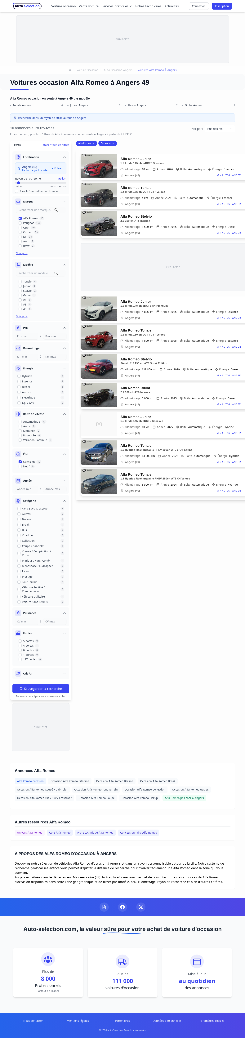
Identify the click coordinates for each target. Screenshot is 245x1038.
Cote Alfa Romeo (59, 832)
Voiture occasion (63, 6)
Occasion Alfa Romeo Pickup (140, 798)
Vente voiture (89, 6)
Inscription (222, 6)
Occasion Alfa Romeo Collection (145, 789)
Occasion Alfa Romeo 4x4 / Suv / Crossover (44, 798)
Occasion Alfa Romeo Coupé (96, 798)
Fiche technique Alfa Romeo (95, 832)
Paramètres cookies (211, 1020)
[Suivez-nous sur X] (140, 907)
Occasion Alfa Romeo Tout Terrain (96, 789)
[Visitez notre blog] (104, 907)
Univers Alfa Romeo (29, 832)
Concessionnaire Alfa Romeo (138, 832)
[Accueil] (69, 70)
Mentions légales (78, 1020)
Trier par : (196, 128)
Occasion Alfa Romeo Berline (114, 781)
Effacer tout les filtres (55, 144)
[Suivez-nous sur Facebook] (122, 907)
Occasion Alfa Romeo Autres (190, 789)
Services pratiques (115, 6)
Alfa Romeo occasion (30, 781)
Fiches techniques (148, 6)
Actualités (171, 6)
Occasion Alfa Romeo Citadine (70, 781)
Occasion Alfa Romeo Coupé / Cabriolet (42, 789)
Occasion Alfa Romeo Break (157, 781)
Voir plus (22, 253)
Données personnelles (167, 1020)
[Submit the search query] (56, 210)
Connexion (199, 6)
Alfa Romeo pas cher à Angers (184, 798)
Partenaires (122, 1020)
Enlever (58, 168)
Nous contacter (33, 1020)
